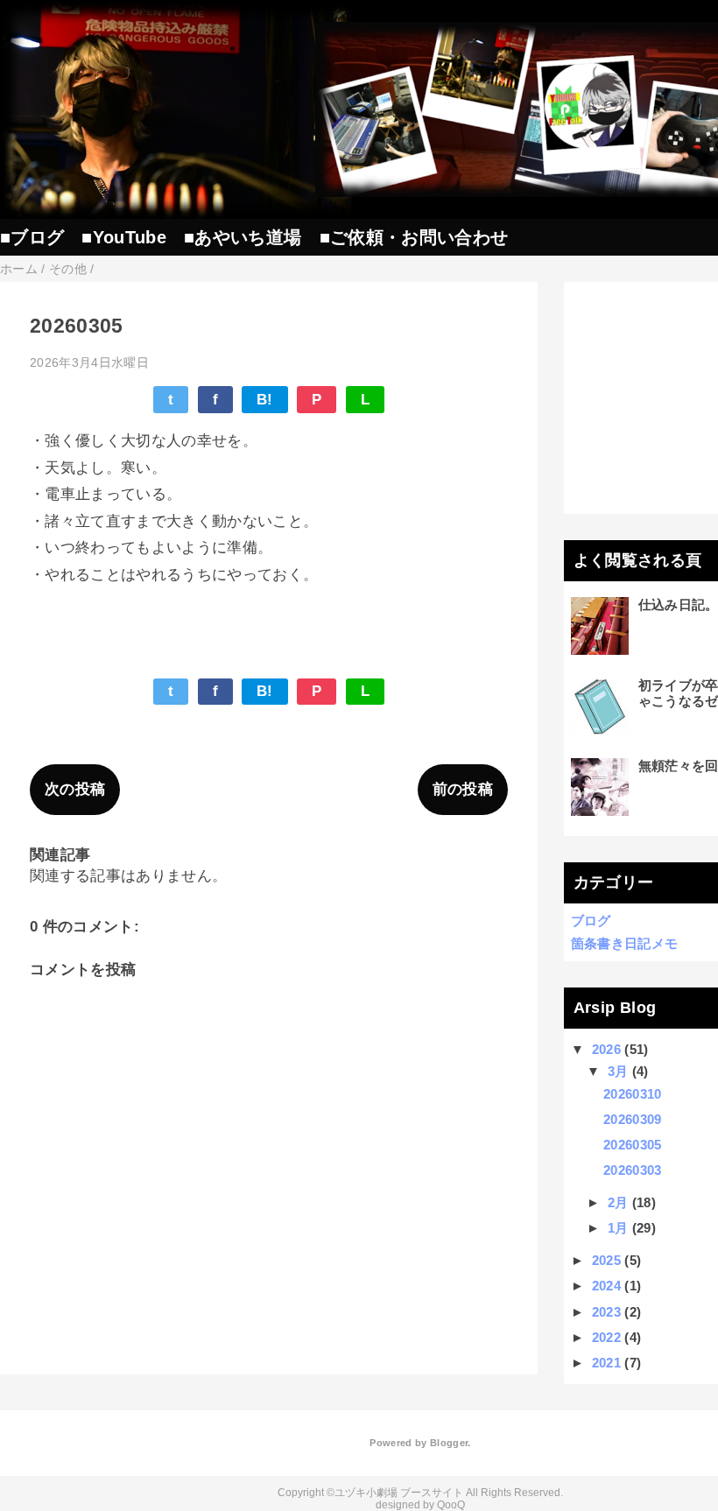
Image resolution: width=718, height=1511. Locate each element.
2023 (606, 1311)
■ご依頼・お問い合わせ (414, 237)
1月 (618, 1227)
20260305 (632, 1144)
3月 (618, 1071)
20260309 (632, 1119)
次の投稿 (75, 789)
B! (265, 399)
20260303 (632, 1170)
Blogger (449, 1442)
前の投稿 (463, 789)
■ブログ (32, 237)
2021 (606, 1362)
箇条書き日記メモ (625, 943)
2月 (618, 1202)
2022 (606, 1337)
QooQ (451, 1505)
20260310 (632, 1093)
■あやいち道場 (242, 237)
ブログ (591, 920)
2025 (606, 1260)
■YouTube (123, 237)
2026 (606, 1049)
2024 (606, 1285)
